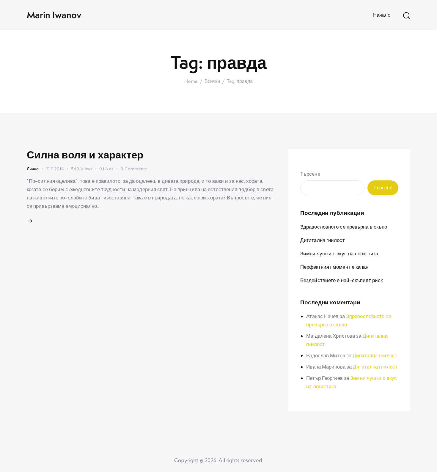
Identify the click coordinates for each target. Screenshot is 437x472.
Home (191, 81)
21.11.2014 (55, 169)
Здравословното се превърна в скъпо (343, 227)
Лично (33, 169)
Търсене (310, 174)
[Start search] (407, 16)
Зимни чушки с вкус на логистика (339, 253)
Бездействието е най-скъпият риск (341, 280)
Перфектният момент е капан (334, 267)
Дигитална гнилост (322, 240)
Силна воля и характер (85, 154)
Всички (212, 81)
